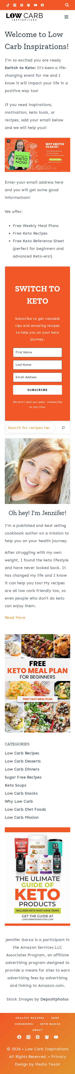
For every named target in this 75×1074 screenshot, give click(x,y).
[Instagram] (15, 5)
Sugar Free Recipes (23, 777)
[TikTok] (8, 5)
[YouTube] (35, 5)
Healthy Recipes (30, 1018)
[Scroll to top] (65, 1058)
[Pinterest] (22, 5)
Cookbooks (24, 1024)
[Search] (63, 427)
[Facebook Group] (29, 5)
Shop (55, 1018)
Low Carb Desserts (23, 761)
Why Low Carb (19, 801)
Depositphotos (54, 999)
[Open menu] (66, 16)
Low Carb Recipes (22, 753)
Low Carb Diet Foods (25, 809)
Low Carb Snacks (21, 793)
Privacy (58, 1056)
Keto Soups (15, 785)
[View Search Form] (67, 5)
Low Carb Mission (22, 817)
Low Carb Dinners (22, 769)
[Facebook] (42, 5)
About (37, 1030)
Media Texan (47, 1064)
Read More (15, 617)
